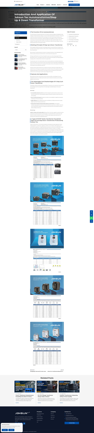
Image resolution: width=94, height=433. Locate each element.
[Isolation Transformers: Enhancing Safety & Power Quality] (69, 386)
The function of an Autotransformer (73, 34)
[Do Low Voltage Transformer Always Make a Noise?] (47, 386)
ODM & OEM (53, 4)
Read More (17, 402)
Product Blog (20, 11)
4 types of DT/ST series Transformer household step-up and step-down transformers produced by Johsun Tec (73, 41)
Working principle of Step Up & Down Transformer (73, 36)
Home (38, 4)
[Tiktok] (24, 423)
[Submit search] (26, 50)
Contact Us (65, 4)
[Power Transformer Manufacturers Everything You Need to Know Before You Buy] (24, 391)
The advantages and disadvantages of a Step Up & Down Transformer (73, 39)
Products (42, 4)
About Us (59, 4)
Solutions (48, 4)
